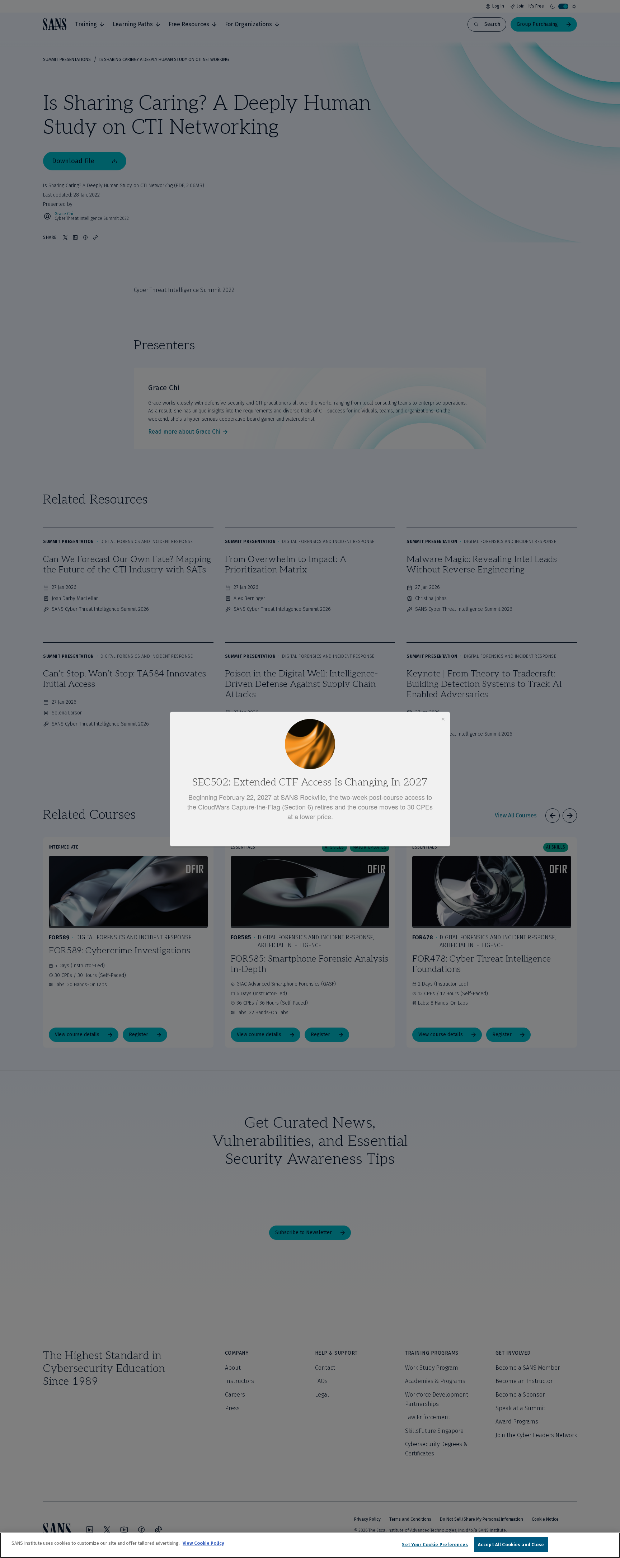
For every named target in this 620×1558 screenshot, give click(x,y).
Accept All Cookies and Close (511, 1544)
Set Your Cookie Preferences (435, 1544)
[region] (310, 1545)
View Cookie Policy (203, 1543)
